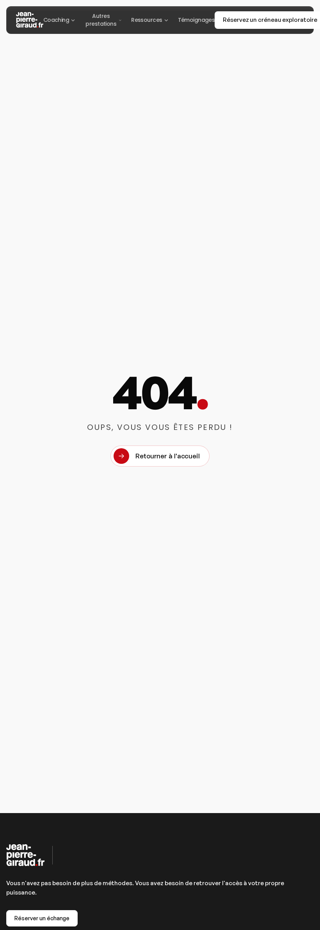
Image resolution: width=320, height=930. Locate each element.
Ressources (146, 20)
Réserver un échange (41, 918)
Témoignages (196, 20)
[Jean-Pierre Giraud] (29, 20)
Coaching (56, 20)
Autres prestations (100, 20)
